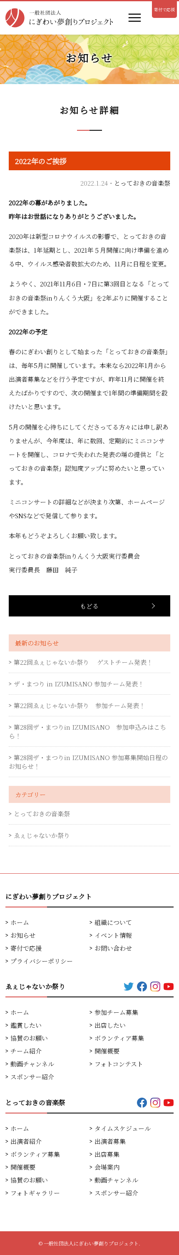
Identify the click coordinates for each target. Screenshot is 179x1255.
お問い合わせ (113, 948)
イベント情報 (113, 935)
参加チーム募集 (116, 1012)
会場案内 (106, 1167)
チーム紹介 (26, 1050)
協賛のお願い (29, 1038)
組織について (113, 922)
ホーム (19, 922)
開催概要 (106, 1050)
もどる (89, 605)
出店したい (110, 1025)
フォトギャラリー (35, 1192)
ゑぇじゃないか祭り (42, 835)
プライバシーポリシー (41, 961)
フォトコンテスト (118, 1063)
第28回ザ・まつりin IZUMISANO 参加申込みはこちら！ (87, 731)
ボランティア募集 (119, 1038)
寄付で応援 (164, 9)
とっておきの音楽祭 (142, 183)
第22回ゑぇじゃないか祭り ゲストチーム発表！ (83, 662)
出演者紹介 (26, 1141)
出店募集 (106, 1154)
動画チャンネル (32, 1063)
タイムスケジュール (122, 1128)
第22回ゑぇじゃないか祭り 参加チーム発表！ (79, 705)
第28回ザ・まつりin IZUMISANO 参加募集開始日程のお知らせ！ (88, 761)
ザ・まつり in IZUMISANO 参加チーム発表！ (79, 683)
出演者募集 (110, 1141)
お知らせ (22, 935)
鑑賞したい (26, 1025)
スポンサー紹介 (32, 1076)
